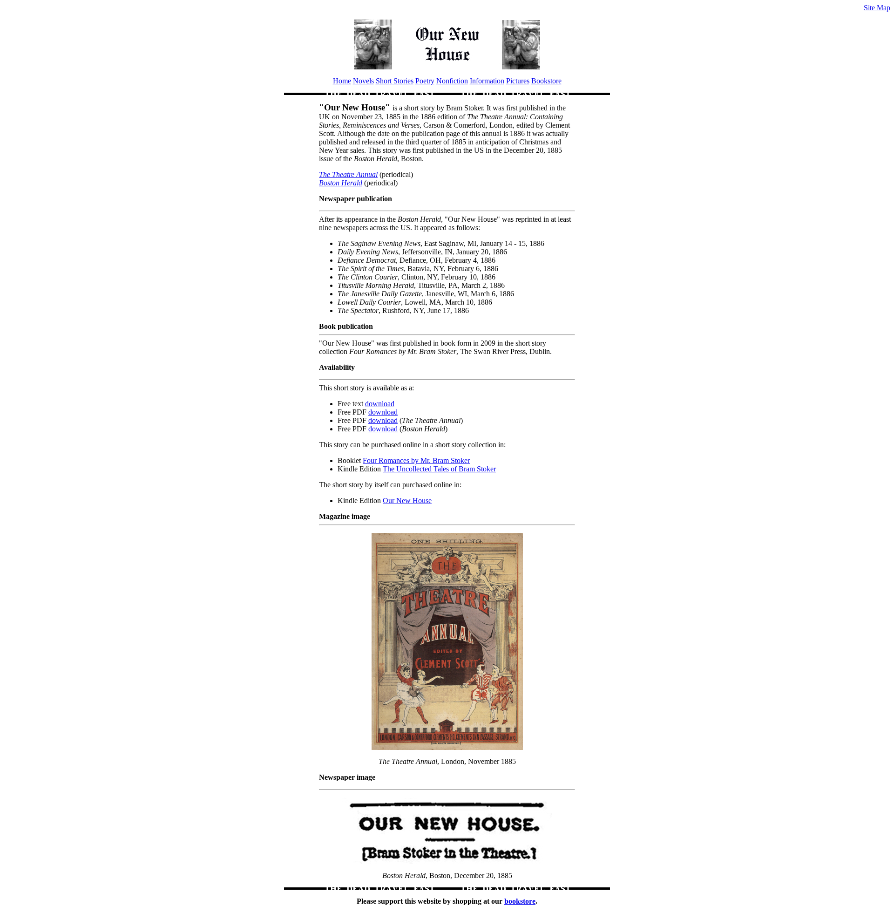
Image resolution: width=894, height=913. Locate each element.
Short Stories (394, 81)
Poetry (424, 81)
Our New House (407, 500)
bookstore (519, 901)
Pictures (517, 81)
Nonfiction (452, 81)
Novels (363, 81)
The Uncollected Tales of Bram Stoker (439, 469)
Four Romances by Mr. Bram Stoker (416, 460)
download (379, 404)
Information (487, 81)
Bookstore (546, 81)
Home (342, 81)
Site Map (877, 8)
